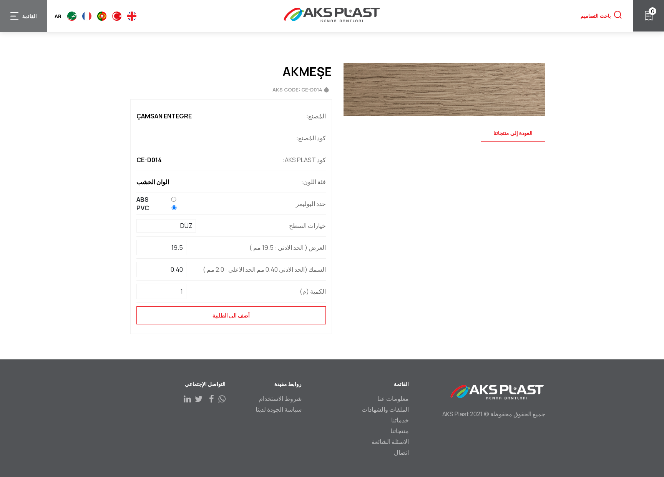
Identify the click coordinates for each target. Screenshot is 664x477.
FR (86, 16)
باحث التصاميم (596, 15)
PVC (142, 208)
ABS (142, 199)
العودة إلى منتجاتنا (513, 132)
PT (101, 16)
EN (131, 16)
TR (116, 16)
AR (71, 16)
